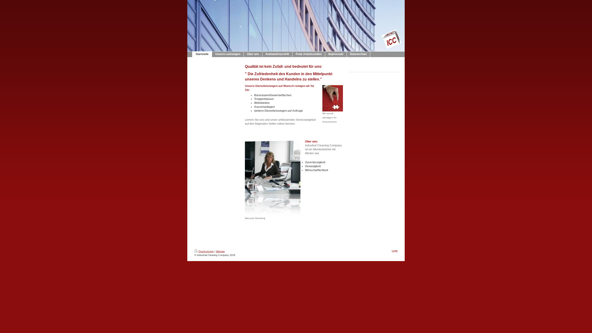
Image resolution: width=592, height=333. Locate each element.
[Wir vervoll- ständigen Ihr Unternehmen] (332, 98)
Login (395, 250)
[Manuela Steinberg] (272, 178)
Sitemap (220, 251)
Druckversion (206, 251)
